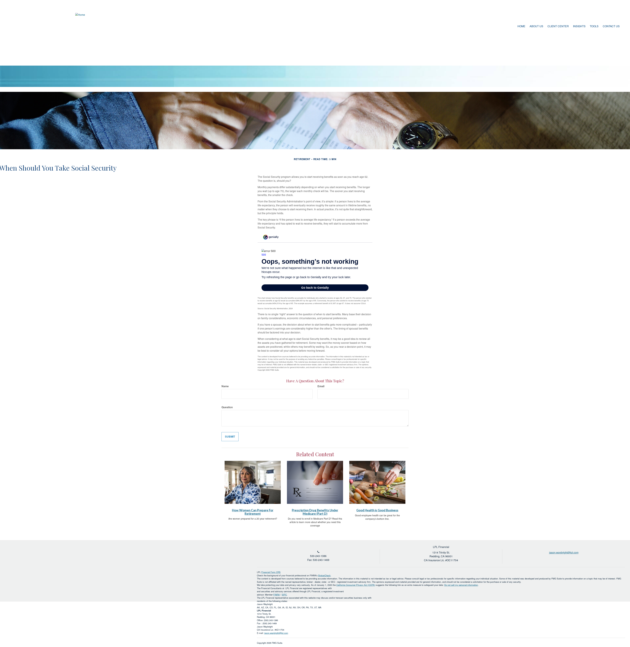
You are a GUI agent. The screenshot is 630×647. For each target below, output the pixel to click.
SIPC (284, 594)
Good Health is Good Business (377, 510)
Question (227, 407)
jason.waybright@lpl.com (276, 633)
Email (320, 386)
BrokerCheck (324, 575)
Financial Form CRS (271, 572)
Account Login (606, 15)
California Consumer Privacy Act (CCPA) (355, 584)
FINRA (276, 594)
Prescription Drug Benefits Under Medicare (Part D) (315, 511)
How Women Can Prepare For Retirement (252, 511)
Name (225, 386)
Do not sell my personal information (461, 584)
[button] (536, 26)
